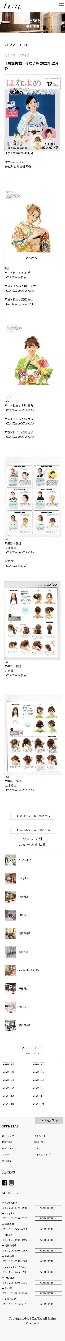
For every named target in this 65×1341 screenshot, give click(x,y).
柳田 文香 (30, 286)
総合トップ (8, 1136)
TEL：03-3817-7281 (15, 1293)
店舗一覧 (39, 1142)
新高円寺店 (11, 1299)
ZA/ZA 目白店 (16, 277)
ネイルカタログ (42, 1154)
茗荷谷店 (9, 1256)
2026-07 (38, 1063)
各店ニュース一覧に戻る (35, 830)
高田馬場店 (11, 1245)
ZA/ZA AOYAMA (20, 290)
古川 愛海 (27, 405)
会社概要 (7, 1161)
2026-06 (8, 1071)
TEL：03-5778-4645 (15, 1207)
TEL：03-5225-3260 (15, 1272)
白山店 (8, 1288)
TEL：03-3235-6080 (15, 1229)
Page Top (51, 1120)
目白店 (8, 1235)
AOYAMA (11, 1203)
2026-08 (8, 1063)
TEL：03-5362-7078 (15, 1218)
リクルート (40, 1136)
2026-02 (8, 1088)
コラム (5, 1154)
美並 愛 (25, 273)
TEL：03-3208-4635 (15, 1250)
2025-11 (38, 1096)
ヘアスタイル (9, 1148)
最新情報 (7, 1142)
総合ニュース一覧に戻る (35, 816)
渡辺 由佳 (27, 299)
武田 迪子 (27, 432)
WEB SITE (46, 1207)
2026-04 (8, 1079)
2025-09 (38, 1104)
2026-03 (38, 1079)
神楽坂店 (9, 1224)
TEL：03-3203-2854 (15, 1282)
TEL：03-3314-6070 (15, 1304)
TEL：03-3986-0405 (15, 1240)
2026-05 (38, 1071)
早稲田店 (9, 1278)
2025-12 (8, 1096)
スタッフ (39, 1148)
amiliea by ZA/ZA (19, 304)
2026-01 (38, 1088)
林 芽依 (28, 419)
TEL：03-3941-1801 (15, 1261)
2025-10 (8, 1104)
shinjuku (9, 1213)
